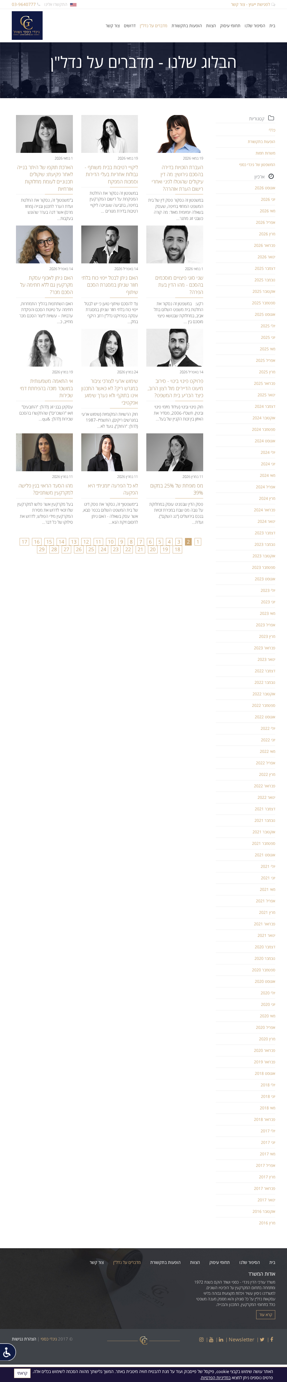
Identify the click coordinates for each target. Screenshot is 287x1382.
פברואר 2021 (264, 923)
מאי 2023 (267, 613)
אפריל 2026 (265, 222)
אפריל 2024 (265, 486)
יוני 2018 (268, 1096)
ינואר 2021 (266, 935)
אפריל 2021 (265, 900)
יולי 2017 (268, 1130)
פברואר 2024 (264, 509)
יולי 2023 (268, 590)
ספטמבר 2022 (263, 705)
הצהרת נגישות (24, 1339)
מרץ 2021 (267, 912)
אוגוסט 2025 (265, 314)
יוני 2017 (268, 1142)
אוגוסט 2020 (265, 981)
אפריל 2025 (265, 360)
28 (54, 549)
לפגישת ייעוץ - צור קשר (251, 4)
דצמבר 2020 (265, 946)
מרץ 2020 (267, 1038)
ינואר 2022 (266, 797)
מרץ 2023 (267, 636)
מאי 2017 (267, 1153)
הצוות (211, 25)
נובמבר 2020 (264, 958)
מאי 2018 (267, 1107)
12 (86, 541)
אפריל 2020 (265, 1027)
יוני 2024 (268, 463)
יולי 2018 (268, 1084)
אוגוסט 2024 (265, 440)
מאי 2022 (267, 751)
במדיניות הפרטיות (216, 1377)
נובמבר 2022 (264, 682)
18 (177, 549)
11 (98, 541)
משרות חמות (265, 153)
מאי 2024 (267, 475)
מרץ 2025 (267, 371)
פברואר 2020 (264, 1050)
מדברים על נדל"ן (153, 25)
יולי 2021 (268, 866)
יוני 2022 (268, 739)
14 (61, 541)
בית (272, 25)
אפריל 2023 (265, 624)
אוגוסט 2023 (265, 578)
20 (153, 549)
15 (49, 541)
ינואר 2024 (266, 521)
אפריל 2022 (265, 762)
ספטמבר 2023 (263, 567)
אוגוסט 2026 (265, 187)
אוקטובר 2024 (264, 417)
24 (103, 549)
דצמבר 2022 (265, 670)
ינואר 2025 (266, 394)
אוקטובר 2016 (264, 1211)
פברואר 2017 (264, 1188)
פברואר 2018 (264, 1119)
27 (66, 549)
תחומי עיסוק (230, 25)
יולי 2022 (268, 728)
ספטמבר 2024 (263, 429)
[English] (73, 4)
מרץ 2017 (267, 1176)
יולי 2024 (268, 452)
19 (165, 549)
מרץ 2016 (267, 1222)
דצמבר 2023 (265, 532)
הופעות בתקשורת (187, 25)
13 (74, 541)
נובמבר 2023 (264, 544)
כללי (272, 130)
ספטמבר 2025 (263, 302)
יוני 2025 (268, 337)
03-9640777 (24, 4)
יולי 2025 (268, 325)
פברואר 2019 (264, 1061)
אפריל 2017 (265, 1165)
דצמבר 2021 (265, 808)
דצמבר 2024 (265, 406)
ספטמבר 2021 (263, 843)
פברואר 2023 (264, 647)
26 (79, 549)
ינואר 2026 (266, 256)
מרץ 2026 (267, 233)
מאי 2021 (267, 889)
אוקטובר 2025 (264, 291)
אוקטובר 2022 (264, 693)
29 (42, 549)
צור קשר (113, 25)
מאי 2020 (267, 1015)
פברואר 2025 (264, 383)
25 (91, 549)
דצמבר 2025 (265, 268)
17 (24, 541)
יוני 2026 (268, 199)
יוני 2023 (268, 601)
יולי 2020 (268, 992)
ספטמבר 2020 (263, 969)
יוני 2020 (268, 1004)
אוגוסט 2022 (265, 716)
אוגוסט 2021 (265, 854)
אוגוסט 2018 (265, 1073)
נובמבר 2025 (264, 279)
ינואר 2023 (266, 659)
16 (37, 541)
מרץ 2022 (267, 774)
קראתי (22, 1373)
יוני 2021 (268, 877)
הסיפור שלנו (255, 25)
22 (128, 549)
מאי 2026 (267, 210)
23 (116, 549)
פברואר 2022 (264, 785)
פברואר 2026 (264, 245)
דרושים (130, 25)
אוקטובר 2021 (264, 831)
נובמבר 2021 (264, 820)
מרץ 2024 (267, 498)
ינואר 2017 (266, 1199)
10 (111, 541)
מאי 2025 (267, 348)
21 (140, 549)
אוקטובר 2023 (264, 555)
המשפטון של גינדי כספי (257, 164)
